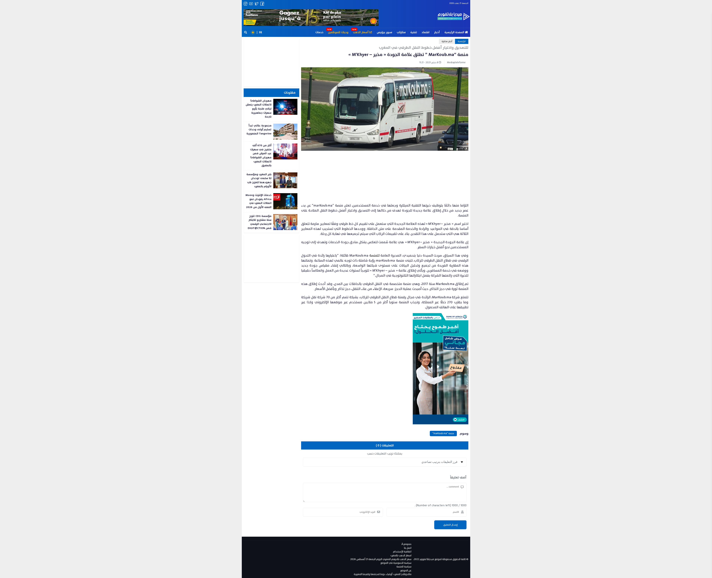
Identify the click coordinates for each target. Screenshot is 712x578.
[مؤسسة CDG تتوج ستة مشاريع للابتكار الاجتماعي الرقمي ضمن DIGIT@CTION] (271, 222)
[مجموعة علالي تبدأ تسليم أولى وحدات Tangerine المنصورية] (271, 131)
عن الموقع (405, 570)
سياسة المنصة (403, 566)
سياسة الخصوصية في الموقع (395, 563)
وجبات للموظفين (338, 32)
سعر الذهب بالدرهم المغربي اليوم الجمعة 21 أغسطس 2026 (380, 559)
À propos (406, 544)
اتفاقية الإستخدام (402, 551)
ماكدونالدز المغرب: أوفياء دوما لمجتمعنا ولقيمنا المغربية (382, 574)
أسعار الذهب (361, 32)
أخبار (437, 32)
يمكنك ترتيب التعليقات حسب (384, 453)
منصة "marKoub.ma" (443, 433)
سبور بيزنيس (384, 32)
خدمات (319, 32)
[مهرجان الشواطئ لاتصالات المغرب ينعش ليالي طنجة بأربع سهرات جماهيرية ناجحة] (271, 109)
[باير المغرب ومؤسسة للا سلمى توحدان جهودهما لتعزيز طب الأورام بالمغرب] (271, 181)
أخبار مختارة (447, 41)
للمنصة (374, 255)
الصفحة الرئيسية (454, 32)
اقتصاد (425, 32)
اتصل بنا (407, 548)
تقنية (413, 32)
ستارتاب (401, 32)
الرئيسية (462, 41)
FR (260, 32)
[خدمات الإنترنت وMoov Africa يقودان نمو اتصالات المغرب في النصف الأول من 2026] (271, 201)
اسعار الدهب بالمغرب (400, 555)
